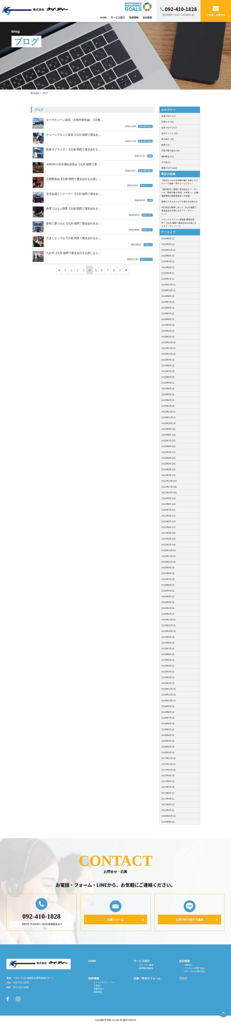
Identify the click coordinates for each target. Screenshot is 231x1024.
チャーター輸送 (146, 964)
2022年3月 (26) (168, 463)
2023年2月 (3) (167, 400)
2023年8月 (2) (167, 365)
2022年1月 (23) (168, 475)
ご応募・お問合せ (215, 15)
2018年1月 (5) (167, 752)
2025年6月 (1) (167, 267)
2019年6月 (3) (167, 654)
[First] (59, 270)
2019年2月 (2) (167, 677)
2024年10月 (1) (168, 290)
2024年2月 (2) (167, 330)
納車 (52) (165, 144)
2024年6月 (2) (167, 307)
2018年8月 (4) (167, 711)
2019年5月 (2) (167, 659)
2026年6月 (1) (167, 238)
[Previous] (65, 270)
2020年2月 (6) (167, 608)
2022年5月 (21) (168, 452)
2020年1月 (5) (167, 613)
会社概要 (184, 961)
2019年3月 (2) (167, 671)
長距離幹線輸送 (146, 968)
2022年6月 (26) (168, 446)
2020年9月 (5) (167, 567)
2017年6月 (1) (167, 792)
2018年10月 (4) (168, 700)
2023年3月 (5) (167, 394)
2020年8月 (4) (167, 573)
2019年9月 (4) (167, 636)
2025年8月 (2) (167, 255)
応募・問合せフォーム (147, 978)
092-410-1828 (181, 9)
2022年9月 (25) (168, 428)
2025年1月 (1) (167, 278)
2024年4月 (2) (167, 319)
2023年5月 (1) (167, 382)
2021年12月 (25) (169, 480)
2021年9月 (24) (168, 498)
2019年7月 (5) (167, 648)
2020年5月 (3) (167, 590)
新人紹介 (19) (167, 139)
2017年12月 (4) (168, 758)
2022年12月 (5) (168, 411)
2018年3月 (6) (167, 740)
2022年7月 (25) (168, 440)
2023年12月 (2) (168, 342)
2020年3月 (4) (167, 602)
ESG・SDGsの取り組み (194, 971)
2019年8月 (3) (167, 642)
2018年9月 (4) (167, 706)
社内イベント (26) (169, 133)
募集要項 (98, 991)
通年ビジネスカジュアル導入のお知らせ (179, 201)
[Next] (120, 270)
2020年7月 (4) (167, 579)
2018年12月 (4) (168, 688)
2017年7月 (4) (167, 786)
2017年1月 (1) (167, 810)
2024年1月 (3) (167, 336)
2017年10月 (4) (168, 769)
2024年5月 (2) (167, 313)
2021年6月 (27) (168, 515)
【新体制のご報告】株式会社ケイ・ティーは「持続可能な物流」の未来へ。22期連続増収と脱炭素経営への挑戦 (179, 192)
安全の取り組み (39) (170, 150)
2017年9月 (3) (167, 775)
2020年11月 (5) (168, 555)
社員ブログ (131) (169, 127)
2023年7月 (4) (167, 371)
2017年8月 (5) (167, 781)
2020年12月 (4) (168, 550)
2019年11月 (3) (168, 625)
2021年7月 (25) (168, 509)
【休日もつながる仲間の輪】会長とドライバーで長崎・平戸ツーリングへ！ (179, 182)
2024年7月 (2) (167, 301)
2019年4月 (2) (167, 665)
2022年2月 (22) (168, 469)
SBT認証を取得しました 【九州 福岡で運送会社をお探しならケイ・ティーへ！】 (179, 210)
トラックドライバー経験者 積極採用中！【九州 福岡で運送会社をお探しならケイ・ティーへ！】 (178, 222)
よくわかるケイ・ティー (105, 982)
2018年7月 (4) (167, 717)
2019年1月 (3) (167, 683)
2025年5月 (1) (167, 273)
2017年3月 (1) (167, 804)
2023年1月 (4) (167, 405)
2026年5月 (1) (167, 244)
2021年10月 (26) (169, 492)
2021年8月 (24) (168, 503)
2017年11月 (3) (168, 763)
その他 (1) (165, 162)
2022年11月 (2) (168, 417)
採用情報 (93, 978)
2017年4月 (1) (167, 798)
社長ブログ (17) (168, 115)
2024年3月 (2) (167, 324)
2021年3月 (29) (168, 532)
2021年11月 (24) (169, 486)
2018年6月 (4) (167, 723)
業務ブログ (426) (169, 167)
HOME (36, 92)
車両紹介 (188, 964)
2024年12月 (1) (168, 284)
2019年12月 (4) (168, 619)
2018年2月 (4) (167, 746)
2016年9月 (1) (167, 821)
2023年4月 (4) (167, 388)
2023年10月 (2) (168, 353)
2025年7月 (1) (167, 261)
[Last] (126, 270)
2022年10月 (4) (168, 423)
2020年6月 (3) (167, 584)
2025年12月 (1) (168, 249)
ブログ (183, 978)
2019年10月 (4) (168, 631)
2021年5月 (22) (168, 521)
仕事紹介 (98, 985)
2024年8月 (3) (167, 295)
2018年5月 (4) (167, 729)
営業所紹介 (99, 988)
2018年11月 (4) (168, 694)
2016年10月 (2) (168, 815)
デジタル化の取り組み (194, 968)
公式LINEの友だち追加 (189, 919)
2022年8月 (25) (168, 434)
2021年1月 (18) (168, 544)
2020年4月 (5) (167, 596)
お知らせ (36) (167, 121)
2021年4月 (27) (168, 527)
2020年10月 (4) (168, 561)
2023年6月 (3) (167, 376)
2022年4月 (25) (168, 457)
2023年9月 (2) (167, 359)
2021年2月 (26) (168, 538)
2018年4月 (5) (167, 735)
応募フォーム (115, 919)
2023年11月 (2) (168, 348)
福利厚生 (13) (167, 156)
